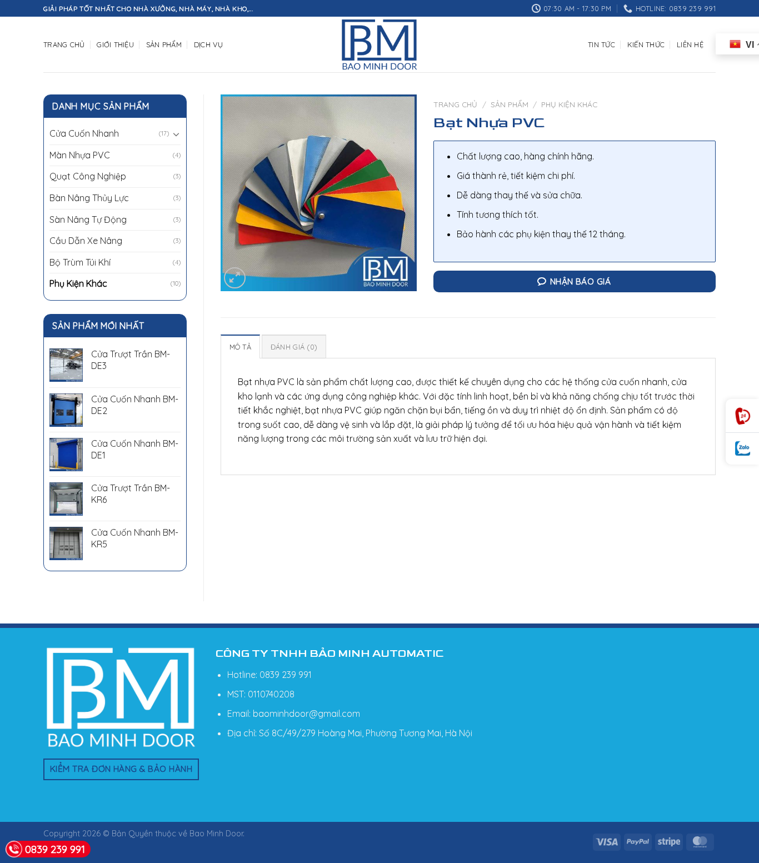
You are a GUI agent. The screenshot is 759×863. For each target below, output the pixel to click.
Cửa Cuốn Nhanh (84, 133)
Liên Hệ (690, 44)
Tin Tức (601, 44)
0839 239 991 (55, 849)
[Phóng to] (235, 278)
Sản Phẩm (164, 44)
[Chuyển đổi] (176, 134)
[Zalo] (742, 449)
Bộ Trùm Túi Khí (80, 262)
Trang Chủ (63, 44)
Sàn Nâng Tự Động (88, 219)
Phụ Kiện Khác (78, 283)
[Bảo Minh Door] (379, 44)
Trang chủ (455, 104)
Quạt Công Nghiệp (87, 176)
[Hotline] (742, 416)
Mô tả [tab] (240, 346)
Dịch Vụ (208, 44)
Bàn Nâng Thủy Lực (89, 197)
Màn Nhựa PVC (79, 155)
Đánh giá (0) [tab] (294, 346)
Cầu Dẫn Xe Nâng (85, 240)
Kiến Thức (646, 44)
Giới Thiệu (115, 44)
